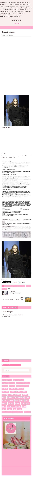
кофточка (10, 397)
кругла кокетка (19, 397)
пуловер (10, 403)
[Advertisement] (16, 49)
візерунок (19, 385)
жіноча (24, 391)
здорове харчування (14, 394)
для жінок (21, 286)
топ (14, 409)
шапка (20, 412)
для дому (12, 388)
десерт (26, 385)
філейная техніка (7, 412)
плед (26, 400)
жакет (12, 391)
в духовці (5, 383)
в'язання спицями (10, 286)
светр (4, 406)
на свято (10, 400)
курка (27, 397)
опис (28, 286)
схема (4, 289)
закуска (4, 394)
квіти (3, 397)
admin (11, 35)
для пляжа (5, 391)
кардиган (25, 394)
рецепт (17, 403)
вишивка (4, 385)
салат (27, 403)
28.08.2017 (5, 35)
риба (22, 403)
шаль (15, 412)
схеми (9, 409)
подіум (4, 403)
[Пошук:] (16, 370)
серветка (10, 406)
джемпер (4, 388)
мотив (4, 400)
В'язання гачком (6, 380)
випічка (12, 383)
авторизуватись (6, 316)
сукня (24, 406)
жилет (18, 391)
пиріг (21, 400)
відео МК (11, 385)
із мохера (27, 412)
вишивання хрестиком (22, 383)
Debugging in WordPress (6, 11)
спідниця (17, 406)
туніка (19, 409)
